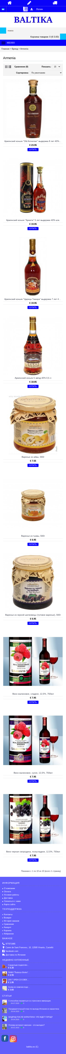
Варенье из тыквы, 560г (33, 536)
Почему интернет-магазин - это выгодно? (26, 1025)
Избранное (9, 934)
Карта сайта (9, 904)
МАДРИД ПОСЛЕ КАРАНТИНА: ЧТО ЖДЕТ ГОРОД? (30, 1017)
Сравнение (9, 924)
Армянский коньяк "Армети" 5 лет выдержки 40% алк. (33, 220)
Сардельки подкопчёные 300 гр (19, 965)
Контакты (8, 914)
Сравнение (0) (21, 67)
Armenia (24, 49)
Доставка (8, 898)
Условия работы (11, 895)
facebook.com (12, 951)
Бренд (15, 49)
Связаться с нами (12, 901)
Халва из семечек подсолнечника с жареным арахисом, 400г (19, 987)
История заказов (11, 921)
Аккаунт (7, 927)
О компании (9, 888)
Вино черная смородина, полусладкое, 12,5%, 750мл (33, 851)
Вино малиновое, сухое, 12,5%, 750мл (33, 773)
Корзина (7, 930)
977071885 (10, 944)
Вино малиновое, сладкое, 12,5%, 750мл (33, 694)
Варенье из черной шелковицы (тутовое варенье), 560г (33, 615)
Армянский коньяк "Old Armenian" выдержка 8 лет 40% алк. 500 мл (33, 141)
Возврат (7, 918)
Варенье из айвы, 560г (33, 457)
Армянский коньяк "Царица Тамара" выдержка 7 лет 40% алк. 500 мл (33, 299)
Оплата (7, 891)
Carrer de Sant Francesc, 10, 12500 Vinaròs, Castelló (29, 947)
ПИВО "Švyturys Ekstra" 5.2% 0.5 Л (19, 972)
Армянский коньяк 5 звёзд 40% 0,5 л (33, 378)
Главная (6, 49)
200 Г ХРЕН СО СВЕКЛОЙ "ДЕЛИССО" (19, 980)
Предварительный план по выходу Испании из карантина (33, 1009)
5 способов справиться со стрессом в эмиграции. (29, 1001)
